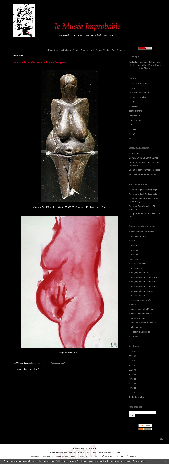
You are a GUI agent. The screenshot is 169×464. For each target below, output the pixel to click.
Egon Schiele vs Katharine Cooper (144, 170)
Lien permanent (43, 363)
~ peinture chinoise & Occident (142, 323)
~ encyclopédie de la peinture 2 (143, 282)
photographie (135, 120)
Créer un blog (78, 449)
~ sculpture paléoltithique (140, 332)
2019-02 (132, 361)
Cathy (131, 190)
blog (136, 456)
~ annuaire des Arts (137, 236)
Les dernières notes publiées (85, 452)
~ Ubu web (134, 336)
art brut (132, 88)
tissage (132, 133)
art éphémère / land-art (139, 93)
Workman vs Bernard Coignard (143, 174)
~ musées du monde (138, 318)
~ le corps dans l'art (137, 295)
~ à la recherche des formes (141, 232)
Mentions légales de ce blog (63, 456)
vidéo (131, 138)
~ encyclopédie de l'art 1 (140, 273)
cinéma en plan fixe (137, 97)
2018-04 (132, 383)
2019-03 (132, 356)
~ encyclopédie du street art (141, 291)
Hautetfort (92, 449)
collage (132, 102)
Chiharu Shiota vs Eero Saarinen (143, 158)
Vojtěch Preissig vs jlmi (148, 190)
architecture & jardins (138, 83)
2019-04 (132, 352)
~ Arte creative (135, 259)
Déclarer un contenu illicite (40, 456)
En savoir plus (138, 461)
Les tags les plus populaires (109, 452)
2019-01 (132, 365)
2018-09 (132, 370)
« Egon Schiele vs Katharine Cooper (63, 50)
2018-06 (132, 374)
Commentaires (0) (58, 363)
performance (134, 115)
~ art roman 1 (135, 250)
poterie (132, 124)
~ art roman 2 (135, 254)
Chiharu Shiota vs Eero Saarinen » (111, 50)
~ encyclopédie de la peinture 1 (143, 277)
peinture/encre (135, 111)
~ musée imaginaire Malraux (141, 309)
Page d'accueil (87, 50)
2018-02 (132, 393)
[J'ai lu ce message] (165, 461)
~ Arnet (132, 241)
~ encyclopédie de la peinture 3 (143, 286)
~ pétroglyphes (135, 327)
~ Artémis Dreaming (138, 264)
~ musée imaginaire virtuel (141, 314)
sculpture (133, 129)
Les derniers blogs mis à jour (60, 452)
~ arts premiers (135, 268)
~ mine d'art (134, 304)
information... (134, 153)
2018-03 (132, 388)
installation (134, 106)
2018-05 (132, 379)
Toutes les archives (137, 397)
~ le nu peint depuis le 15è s (141, 300)
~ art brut (133, 245)
